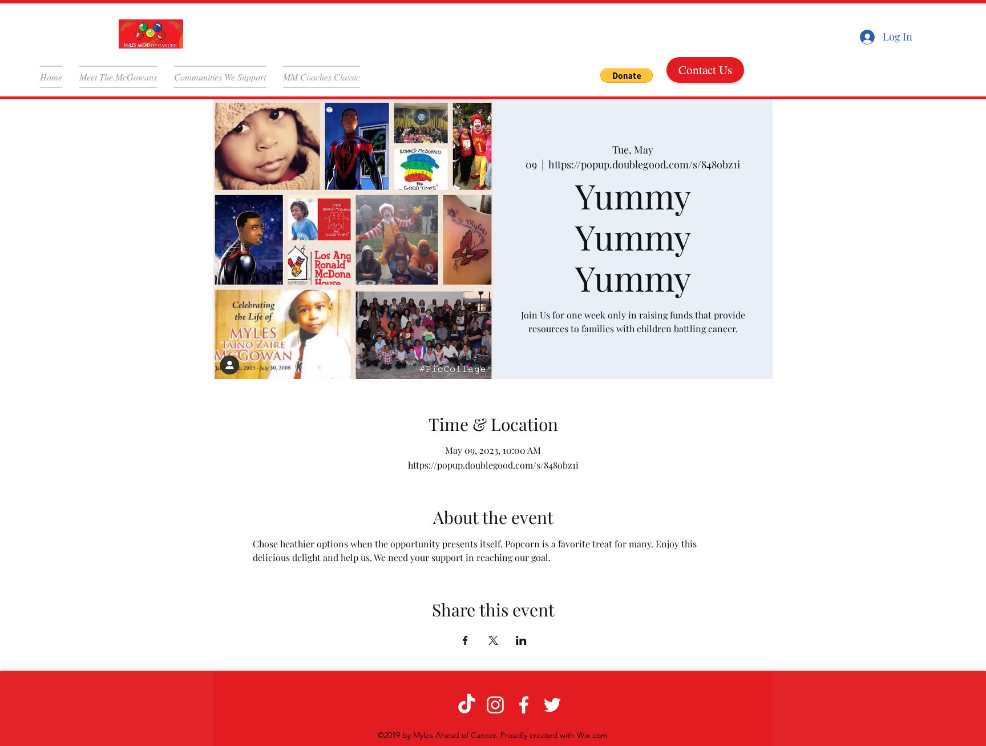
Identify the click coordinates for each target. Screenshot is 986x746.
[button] (626, 75)
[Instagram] (495, 704)
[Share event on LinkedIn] (521, 640)
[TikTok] (466, 704)
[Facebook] (523, 704)
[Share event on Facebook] (465, 640)
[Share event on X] (493, 640)
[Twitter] (552, 704)
